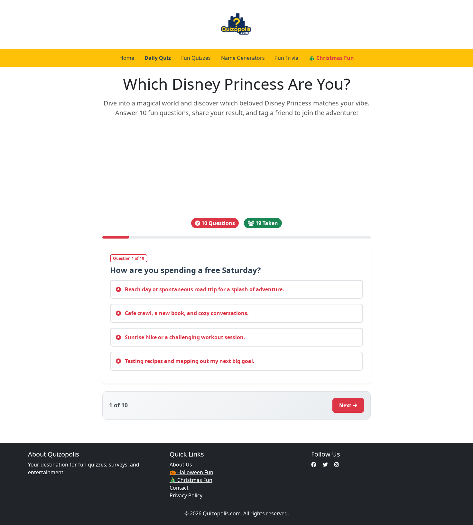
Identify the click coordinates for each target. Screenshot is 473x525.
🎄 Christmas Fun (331, 57)
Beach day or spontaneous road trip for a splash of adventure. (204, 289)
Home (126, 57)
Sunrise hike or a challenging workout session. (184, 337)
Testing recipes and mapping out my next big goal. (189, 361)
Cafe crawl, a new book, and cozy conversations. (186, 313)
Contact (179, 487)
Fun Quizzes (196, 57)
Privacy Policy (186, 495)
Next (345, 405)
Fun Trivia (286, 57)
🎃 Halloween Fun (191, 472)
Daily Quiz (157, 57)
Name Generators (243, 57)
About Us (181, 464)
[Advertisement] (236, 168)
